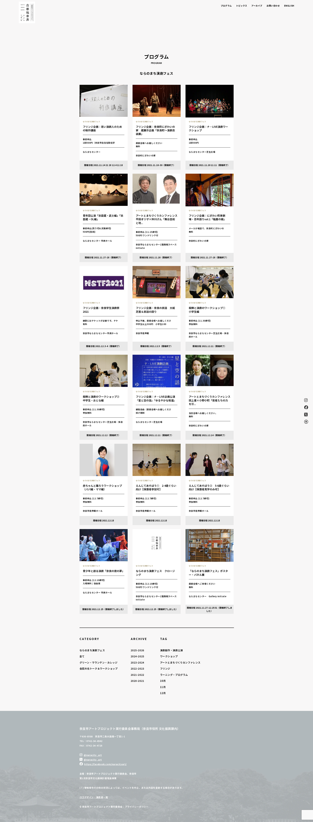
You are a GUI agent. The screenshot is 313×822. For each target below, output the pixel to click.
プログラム (226, 5)
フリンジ (165, 668)
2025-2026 (137, 650)
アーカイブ (256, 5)
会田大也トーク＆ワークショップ (99, 668)
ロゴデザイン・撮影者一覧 (94, 797)
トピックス (241, 5)
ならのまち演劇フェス (92, 650)
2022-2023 (137, 668)
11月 (163, 687)
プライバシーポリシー (137, 806)
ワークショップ (169, 656)
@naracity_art (93, 755)
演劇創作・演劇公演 (171, 650)
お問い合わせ (273, 5)
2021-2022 (137, 674)
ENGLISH (289, 5)
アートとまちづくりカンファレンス (180, 662)
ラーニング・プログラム (174, 674)
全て (82, 656)
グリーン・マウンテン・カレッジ (99, 662)
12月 (163, 693)
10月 (163, 680)
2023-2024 (137, 662)
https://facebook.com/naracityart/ (105, 764)
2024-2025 (137, 656)
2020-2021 (137, 680)
